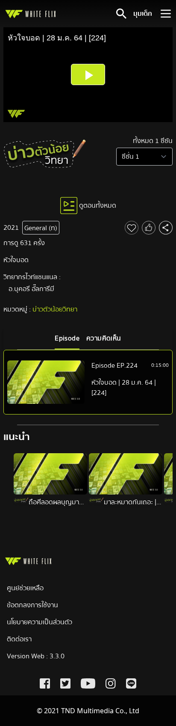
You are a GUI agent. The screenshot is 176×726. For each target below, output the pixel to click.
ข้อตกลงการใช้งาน (32, 605)
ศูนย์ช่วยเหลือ (25, 588)
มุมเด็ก (142, 14)
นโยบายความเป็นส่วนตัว (39, 622)
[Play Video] (88, 74)
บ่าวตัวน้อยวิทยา (54, 309)
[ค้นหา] (121, 14)
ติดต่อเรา (19, 639)
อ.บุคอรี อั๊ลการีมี (31, 288)
